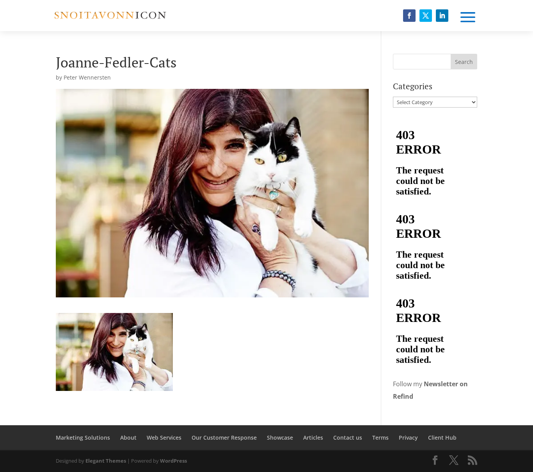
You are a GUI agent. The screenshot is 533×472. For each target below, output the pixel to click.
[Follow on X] (425, 15)
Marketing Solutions (83, 437)
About (128, 437)
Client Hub (442, 437)
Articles (313, 437)
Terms (380, 437)
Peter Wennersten (87, 77)
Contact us (347, 437)
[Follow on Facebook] (409, 15)
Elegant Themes (105, 460)
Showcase (280, 437)
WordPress (173, 460)
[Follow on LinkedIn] (442, 15)
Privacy (408, 437)
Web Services (164, 437)
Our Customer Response (224, 437)
